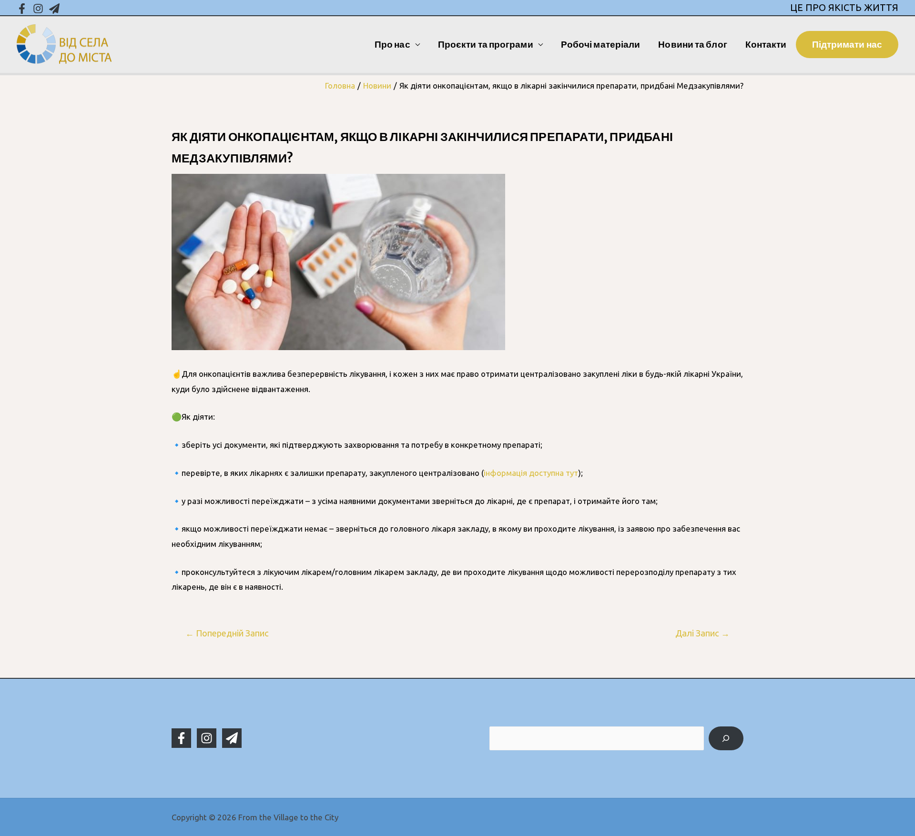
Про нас (392, 44)
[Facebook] (22, 8)
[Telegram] (54, 8)
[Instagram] (38, 8)
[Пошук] (726, 738)
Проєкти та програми (485, 44)
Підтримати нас (847, 44)
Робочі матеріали (600, 44)
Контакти (766, 44)
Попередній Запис (227, 633)
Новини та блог (692, 44)
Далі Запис (702, 633)
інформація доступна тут (531, 472)
